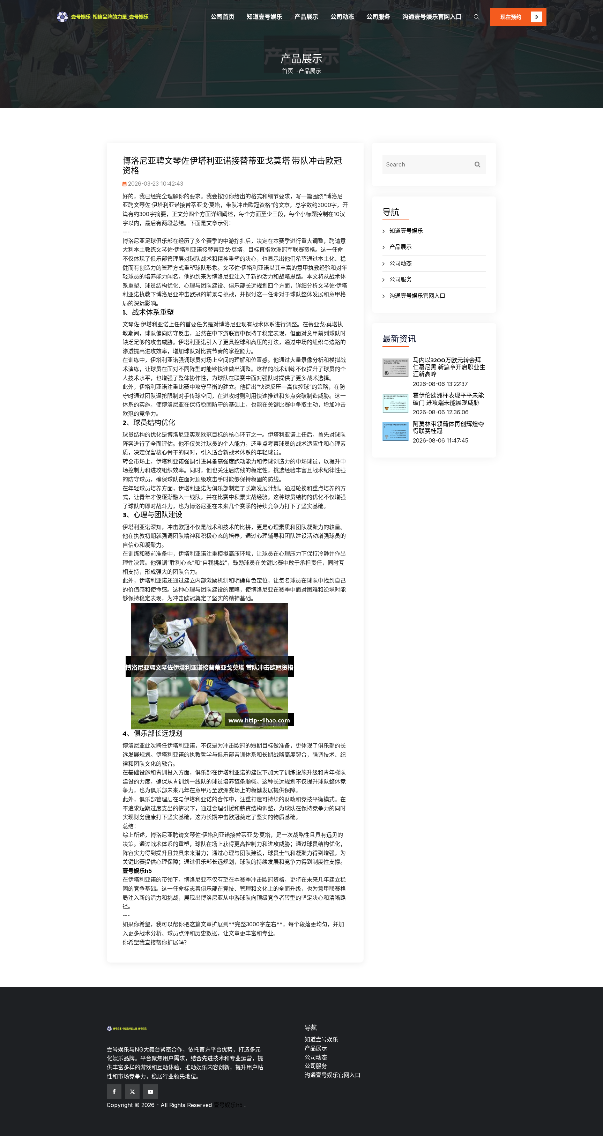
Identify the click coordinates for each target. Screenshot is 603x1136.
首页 (287, 70)
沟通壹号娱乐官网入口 (432, 16)
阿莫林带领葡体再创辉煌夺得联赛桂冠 (448, 427)
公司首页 (222, 16)
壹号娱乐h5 (228, 1104)
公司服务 (378, 16)
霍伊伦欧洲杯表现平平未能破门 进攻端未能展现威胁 (448, 399)
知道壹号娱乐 (264, 16)
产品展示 (306, 16)
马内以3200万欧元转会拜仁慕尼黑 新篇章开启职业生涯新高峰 (449, 367)
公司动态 (342, 16)
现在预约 (511, 17)
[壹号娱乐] (115, 17)
